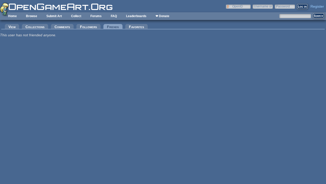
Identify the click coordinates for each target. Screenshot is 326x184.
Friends (115, 27)
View (12, 27)
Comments (62, 27)
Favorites (136, 27)
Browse (31, 16)
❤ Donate (162, 16)
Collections (35, 27)
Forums (96, 16)
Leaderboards (136, 16)
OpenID (237, 6)
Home (12, 16)
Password (283, 6)
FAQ (114, 16)
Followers (88, 27)
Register (317, 6)
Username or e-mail (263, 6)
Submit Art (54, 16)
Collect (76, 16)
